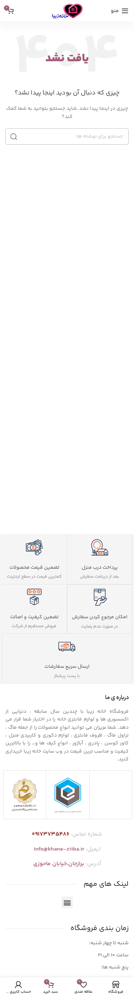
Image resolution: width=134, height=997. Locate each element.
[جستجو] (13, 136)
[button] (67, 902)
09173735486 (50, 834)
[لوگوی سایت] (67, 10)
